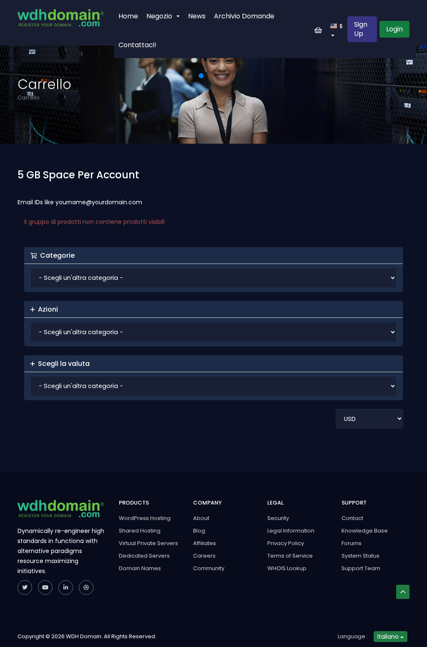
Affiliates (204, 543)
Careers (204, 556)
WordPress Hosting (145, 518)
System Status (360, 556)
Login (394, 29)
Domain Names (140, 568)
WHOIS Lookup (286, 568)
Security (278, 518)
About (201, 518)
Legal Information (290, 531)
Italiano (388, 636)
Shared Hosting (140, 531)
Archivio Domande (244, 16)
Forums (352, 543)
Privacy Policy (285, 543)
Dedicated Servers (144, 556)
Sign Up (360, 29)
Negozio (161, 16)
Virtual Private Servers (148, 543)
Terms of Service (290, 556)
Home (128, 16)
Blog (199, 531)
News (197, 16)
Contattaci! (137, 45)
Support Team (361, 568)
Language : (353, 636)
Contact (352, 518)
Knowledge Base (365, 531)
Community (208, 568)
